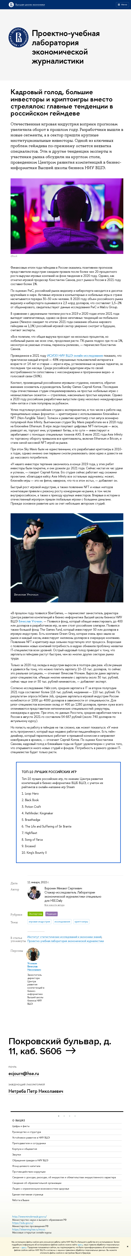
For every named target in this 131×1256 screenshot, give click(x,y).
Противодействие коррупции (29, 1171)
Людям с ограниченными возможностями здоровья (40, 1188)
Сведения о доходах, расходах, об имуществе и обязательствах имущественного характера (64, 1177)
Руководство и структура (26, 1132)
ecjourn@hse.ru (24, 1073)
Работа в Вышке (20, 1200)
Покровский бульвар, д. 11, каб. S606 (60, 1046)
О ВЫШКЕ (18, 1120)
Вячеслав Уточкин (30, 621)
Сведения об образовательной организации (36, 1183)
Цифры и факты (21, 1126)
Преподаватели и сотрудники (29, 1143)
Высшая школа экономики (30, 4)
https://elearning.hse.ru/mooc (28, 1229)
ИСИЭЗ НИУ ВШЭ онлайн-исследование (75, 355)
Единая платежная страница (27, 1194)
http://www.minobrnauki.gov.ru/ (29, 1216)
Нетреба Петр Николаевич (36, 1091)
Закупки (16, 1154)
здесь (80, 1244)
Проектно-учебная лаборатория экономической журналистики (65, 941)
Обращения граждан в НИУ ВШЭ (30, 1160)
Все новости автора (54, 905)
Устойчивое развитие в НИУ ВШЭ (31, 1137)
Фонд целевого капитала (26, 1166)
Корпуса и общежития (24, 1148)
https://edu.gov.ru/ (22, 1222)
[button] (58, 1116)
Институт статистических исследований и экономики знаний (64, 937)
